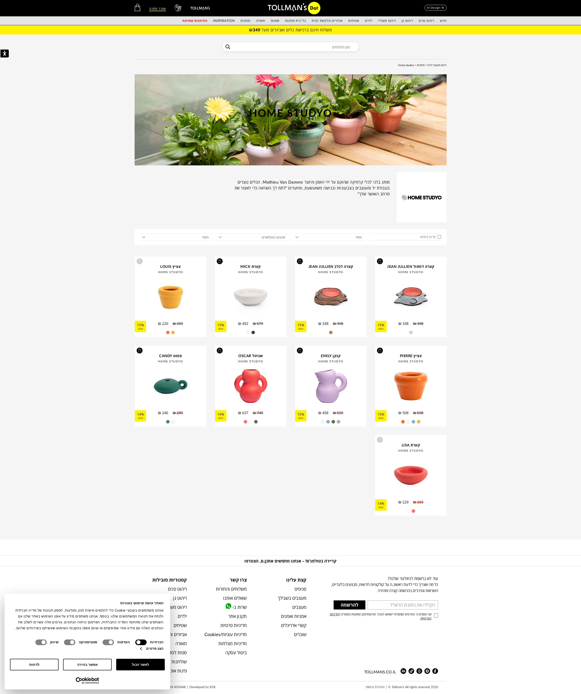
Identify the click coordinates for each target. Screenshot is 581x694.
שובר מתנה (157, 8)
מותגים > (419, 65)
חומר (205, 237)
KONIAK (180, 687)
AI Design (433, 8)
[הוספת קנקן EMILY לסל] (300, 350)
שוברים (300, 634)
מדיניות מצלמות (232, 643)
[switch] (109, 642)
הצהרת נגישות (375, 687)
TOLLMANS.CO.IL (380, 671)
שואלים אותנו (234, 598)
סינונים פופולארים (273, 237)
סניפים (300, 589)
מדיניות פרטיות (233, 625)
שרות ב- (238, 607)
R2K (213, 687)
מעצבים (299, 607)
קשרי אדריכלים (293, 625)
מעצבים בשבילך (292, 598)
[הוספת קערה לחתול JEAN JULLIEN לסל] (380, 261)
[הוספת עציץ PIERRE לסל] (380, 350)
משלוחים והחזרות (231, 589)
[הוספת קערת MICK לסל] (220, 261)
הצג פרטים (154, 648)
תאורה (260, 20)
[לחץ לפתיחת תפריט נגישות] (4, 54)
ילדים (368, 20)
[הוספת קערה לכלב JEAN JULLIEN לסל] (300, 261)
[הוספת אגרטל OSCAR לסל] (220, 350)
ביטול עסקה (235, 652)
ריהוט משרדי (387, 20)
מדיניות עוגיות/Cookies (225, 634)
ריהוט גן (407, 20)
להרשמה (349, 605)
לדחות (34, 665)
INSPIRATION (224, 20)
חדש (443, 20)
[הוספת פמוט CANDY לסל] (140, 350)
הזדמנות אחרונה (194, 20)
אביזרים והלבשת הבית (327, 20)
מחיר (358, 237)
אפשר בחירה (87, 665)
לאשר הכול (140, 665)
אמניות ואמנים (293, 616)
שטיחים (353, 20)
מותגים (245, 20)
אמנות (275, 20)
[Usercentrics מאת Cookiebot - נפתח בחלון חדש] (87, 680)
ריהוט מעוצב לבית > (436, 65)
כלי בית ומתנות (295, 20)
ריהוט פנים (426, 20)
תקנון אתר (237, 616)
